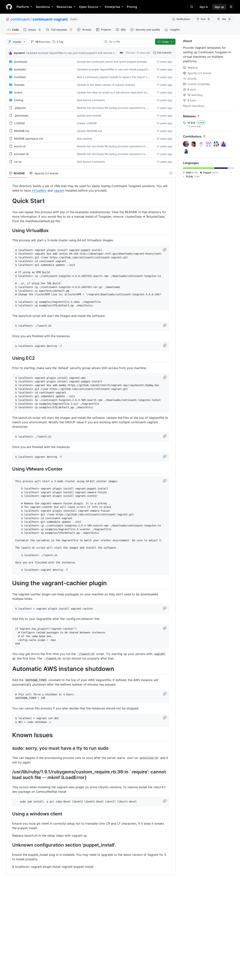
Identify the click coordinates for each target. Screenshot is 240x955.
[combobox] (129, 41)
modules (19, 84)
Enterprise (112, 7)
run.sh (18, 161)
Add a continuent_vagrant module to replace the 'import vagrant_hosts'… (121, 77)
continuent (20, 19)
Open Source (88, 7)
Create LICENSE (87, 123)
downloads (20, 61)
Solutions (43, 7)
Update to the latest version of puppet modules (106, 84)
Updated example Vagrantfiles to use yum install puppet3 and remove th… (72, 52)
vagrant (59, 190)
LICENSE (19, 123)
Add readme (84, 138)
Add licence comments (91, 100)
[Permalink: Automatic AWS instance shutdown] (9, 669)
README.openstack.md (28, 138)
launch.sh (20, 146)
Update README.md (89, 130)
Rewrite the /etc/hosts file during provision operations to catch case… (119, 107)
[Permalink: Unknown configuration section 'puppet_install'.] (9, 844)
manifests (20, 77)
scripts (18, 92)
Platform (22, 7)
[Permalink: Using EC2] (9, 358)
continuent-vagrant (50, 19)
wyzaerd (19, 52)
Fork (205, 19)
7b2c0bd (130, 52)
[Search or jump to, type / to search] (192, 7)
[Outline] (170, 173)
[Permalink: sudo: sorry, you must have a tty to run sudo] (9, 748)
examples (20, 69)
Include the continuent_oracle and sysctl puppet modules (112, 61)
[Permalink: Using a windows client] (9, 813)
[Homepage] (9, 7)
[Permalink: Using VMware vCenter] (9, 469)
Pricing (132, 7)
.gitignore (20, 107)
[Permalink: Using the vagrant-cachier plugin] (9, 583)
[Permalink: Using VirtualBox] (9, 230)
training (18, 100)
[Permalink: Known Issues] (9, 735)
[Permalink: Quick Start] (9, 201)
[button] (165, 249)
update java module (89, 115)
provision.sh (21, 154)
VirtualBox (39, 190)
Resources (64, 7)
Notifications (183, 19)
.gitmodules (21, 115)
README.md (21, 130)
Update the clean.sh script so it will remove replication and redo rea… (119, 92)
